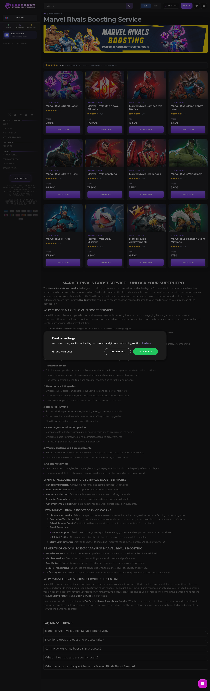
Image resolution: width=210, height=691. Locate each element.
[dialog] (105, 345)
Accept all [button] (145, 351)
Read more (147, 343)
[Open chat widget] (202, 683)
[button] (62, 351)
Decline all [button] (118, 351)
